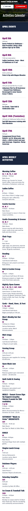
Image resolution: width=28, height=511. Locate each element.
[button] (25, 2)
